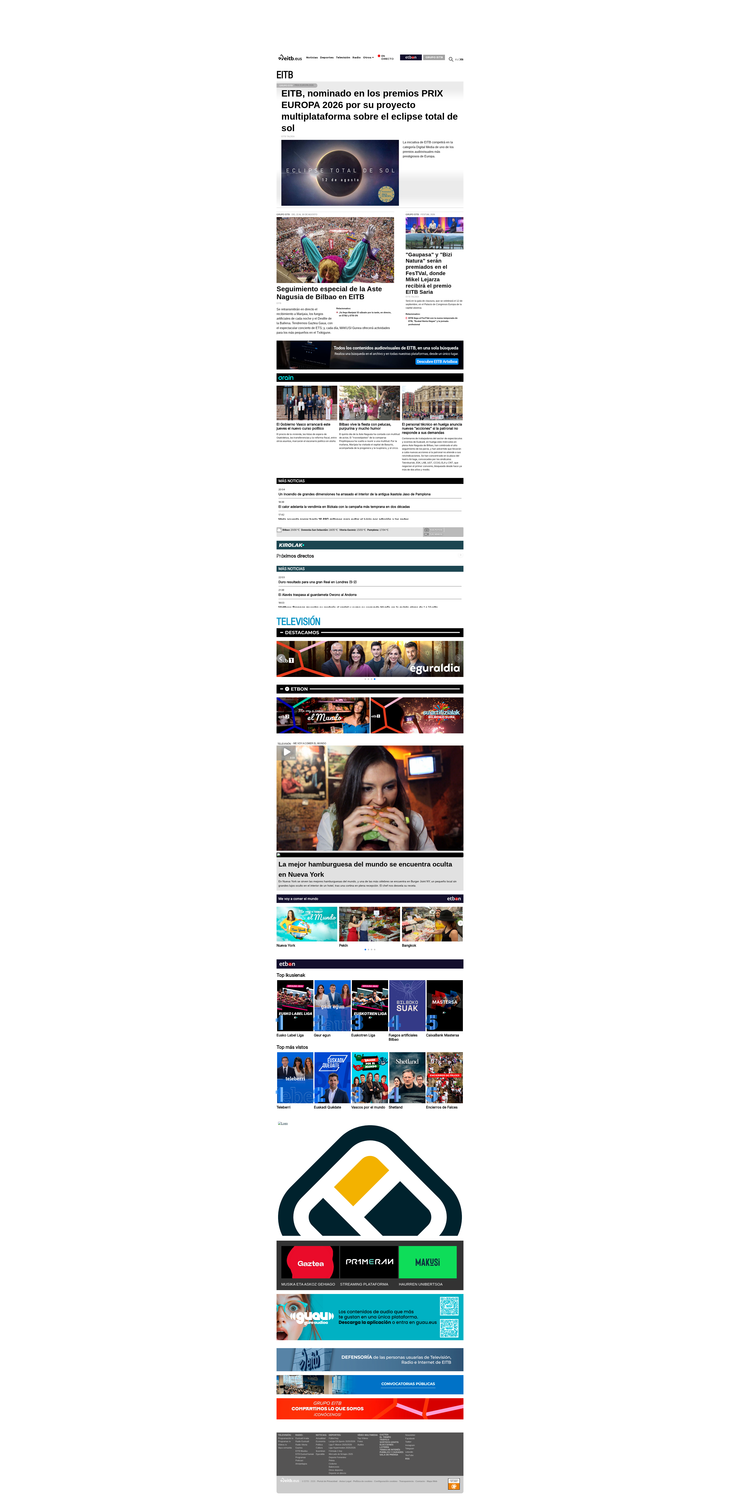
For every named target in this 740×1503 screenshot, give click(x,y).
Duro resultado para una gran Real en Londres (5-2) (317, 582)
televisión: (284, 1435)
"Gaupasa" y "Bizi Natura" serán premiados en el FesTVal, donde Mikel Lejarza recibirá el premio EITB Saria (429, 273)
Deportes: (335, 1435)
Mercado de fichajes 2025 (341, 1454)
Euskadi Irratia (302, 1438)
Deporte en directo (337, 1473)
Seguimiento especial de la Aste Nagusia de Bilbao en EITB (329, 293)
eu (456, 59)
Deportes (327, 57)
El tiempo (385, 1437)
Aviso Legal (345, 1481)
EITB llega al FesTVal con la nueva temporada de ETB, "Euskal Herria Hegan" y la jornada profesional (432, 321)
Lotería (384, 1447)
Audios (360, 1444)
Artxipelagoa (301, 1464)
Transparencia (406, 1481)
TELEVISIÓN (298, 622)
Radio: (299, 1435)
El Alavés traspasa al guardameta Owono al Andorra (317, 595)
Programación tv (285, 1438)
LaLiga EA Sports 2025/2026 (342, 1441)
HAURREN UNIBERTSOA (421, 1284)
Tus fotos (436, 530)
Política (319, 1444)
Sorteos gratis (389, 1442)
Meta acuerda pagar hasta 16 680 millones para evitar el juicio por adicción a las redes (343, 519)
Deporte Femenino (337, 1457)
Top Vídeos (362, 1438)
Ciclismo (333, 1464)
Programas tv (284, 1441)
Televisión (343, 57)
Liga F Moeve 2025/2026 (340, 1444)
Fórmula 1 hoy (335, 1451)
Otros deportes (336, 1470)
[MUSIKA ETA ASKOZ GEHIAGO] (310, 1261)
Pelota (332, 1460)
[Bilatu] (451, 59)
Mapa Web (432, 1481)
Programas (300, 1457)
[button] (365, 679)
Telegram (409, 1448)
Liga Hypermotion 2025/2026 (342, 1448)
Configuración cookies (385, 1481)
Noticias (312, 57)
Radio (356, 57)
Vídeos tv (282, 1444)
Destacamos (302, 632)
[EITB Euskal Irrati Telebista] (290, 57)
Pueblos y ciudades (391, 1452)
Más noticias (291, 481)
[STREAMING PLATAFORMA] (369, 1261)
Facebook (410, 1438)
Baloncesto (334, 1467)
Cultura (319, 1448)
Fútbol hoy (334, 1438)
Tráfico (384, 1439)
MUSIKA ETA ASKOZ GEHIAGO (308, 1284)
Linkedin (409, 1452)
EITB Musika (301, 1451)
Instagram (410, 1445)
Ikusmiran (320, 1451)
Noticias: (321, 1435)
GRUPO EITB (434, 57)
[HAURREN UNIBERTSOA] (428, 1261)
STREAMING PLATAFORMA (364, 1284)
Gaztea (298, 1448)
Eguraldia (320, 1454)
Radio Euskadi (302, 1441)
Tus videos (436, 534)
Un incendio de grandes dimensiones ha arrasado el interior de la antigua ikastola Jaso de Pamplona (354, 494)
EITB (285, 75)
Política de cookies (362, 1481)
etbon (299, 689)
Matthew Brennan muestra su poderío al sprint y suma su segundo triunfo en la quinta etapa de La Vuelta (358, 607)
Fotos (360, 1441)
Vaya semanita (285, 1448)
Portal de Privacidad (327, 1481)
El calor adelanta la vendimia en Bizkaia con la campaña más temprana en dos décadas (344, 507)
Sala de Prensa (389, 1454)
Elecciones (386, 1444)
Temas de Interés (390, 1449)
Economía (320, 1441)
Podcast (299, 1460)
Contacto (420, 1481)
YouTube (409, 1455)
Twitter (408, 1442)
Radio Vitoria (301, 1444)
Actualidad (320, 1438)
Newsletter (410, 1435)
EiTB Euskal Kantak (304, 1454)
